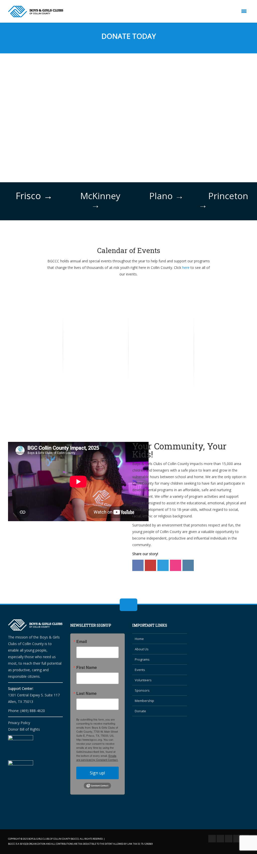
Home (139, 638)
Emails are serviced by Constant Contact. (97, 758)
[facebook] (212, 838)
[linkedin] (237, 838)
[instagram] (245, 838)
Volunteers (143, 680)
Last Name (86, 693)
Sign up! (97, 773)
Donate (140, 711)
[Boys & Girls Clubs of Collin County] (35, 11)
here (185, 267)
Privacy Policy (19, 722)
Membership (144, 700)
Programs (142, 659)
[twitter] (220, 838)
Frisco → (34, 195)
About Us (142, 649)
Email (81, 641)
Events (140, 669)
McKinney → (100, 200)
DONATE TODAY (128, 36)
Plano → (166, 196)
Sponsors (142, 690)
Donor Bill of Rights (24, 729)
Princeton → (223, 200)
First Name (86, 667)
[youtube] (228, 838)
